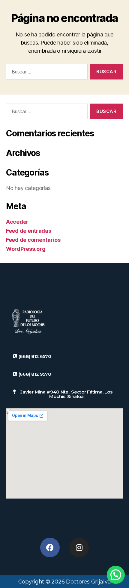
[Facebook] (50, 547)
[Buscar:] (46, 73)
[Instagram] (79, 547)
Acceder (17, 222)
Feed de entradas (28, 231)
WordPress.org (26, 249)
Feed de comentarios (33, 240)
